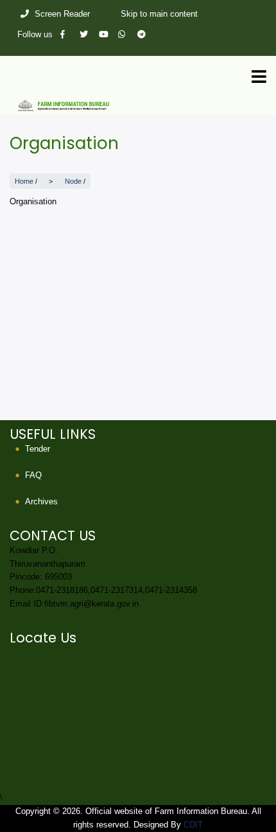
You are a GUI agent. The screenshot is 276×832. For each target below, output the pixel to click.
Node (73, 181)
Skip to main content (159, 14)
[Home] (138, 105)
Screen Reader (62, 14)
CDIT (193, 824)
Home (24, 181)
